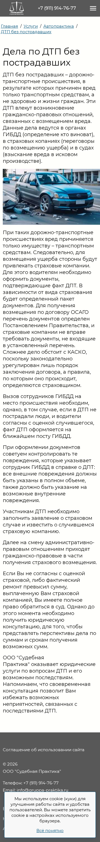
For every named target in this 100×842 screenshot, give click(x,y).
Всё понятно (50, 830)
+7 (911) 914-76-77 (57, 8)
